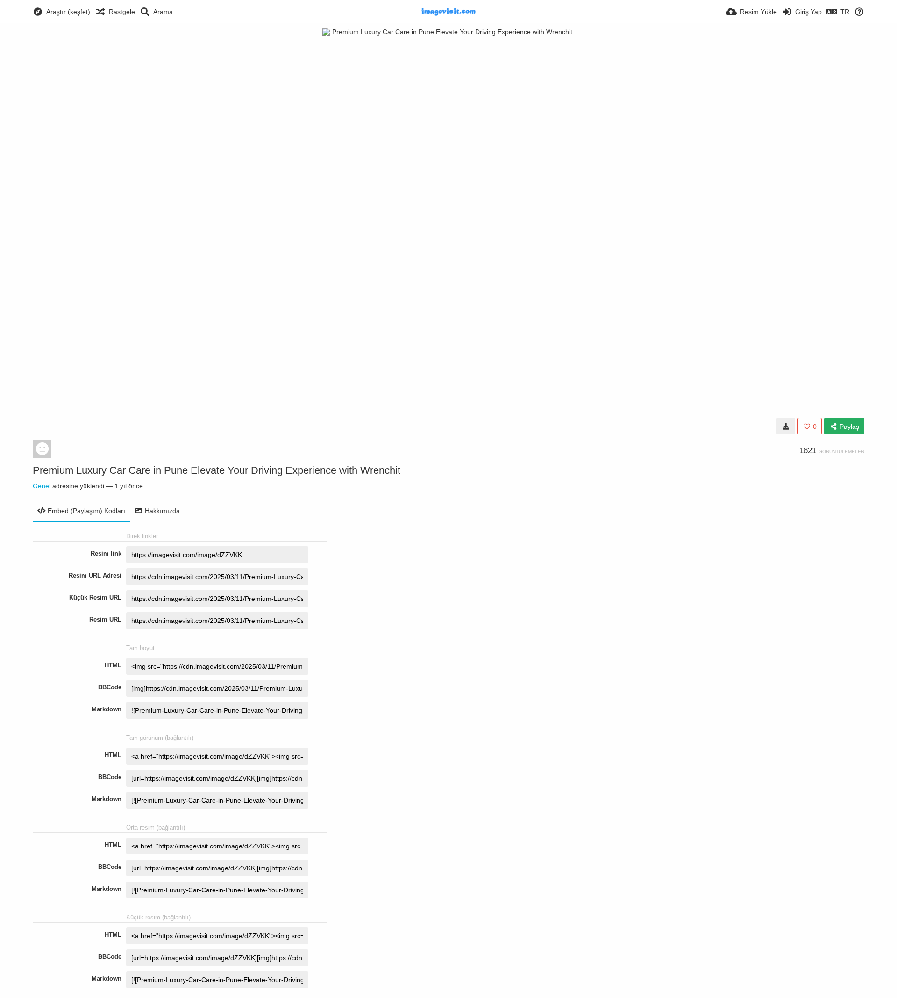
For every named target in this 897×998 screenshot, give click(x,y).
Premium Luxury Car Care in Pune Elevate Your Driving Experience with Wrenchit (216, 470)
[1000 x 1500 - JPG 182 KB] (785, 426)
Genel (41, 486)
